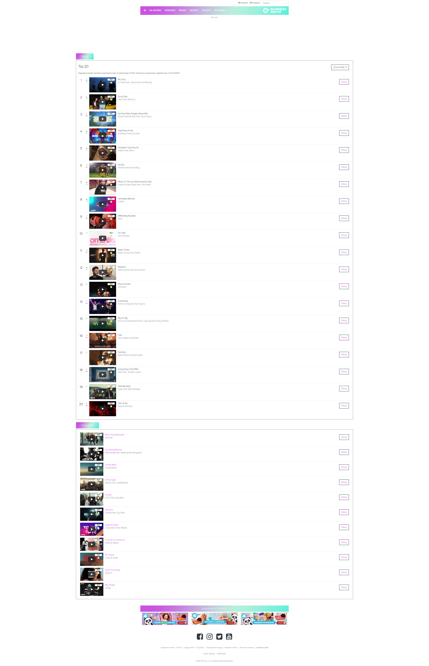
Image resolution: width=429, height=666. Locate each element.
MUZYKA (194, 10)
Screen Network (209, 654)
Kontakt (179, 647)
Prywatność (200, 647)
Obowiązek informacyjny (214, 647)
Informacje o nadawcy (246, 647)
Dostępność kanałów (168, 647)
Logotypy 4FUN (188, 647)
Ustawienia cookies (262, 647)
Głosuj (344, 82)
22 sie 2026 (339, 67)
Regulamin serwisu (231, 647)
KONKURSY (170, 10)
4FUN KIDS (220, 10)
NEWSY (182, 10)
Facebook (244, 3)
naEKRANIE (221, 654)
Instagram (256, 3)
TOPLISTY (206, 10)
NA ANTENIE (155, 10)
